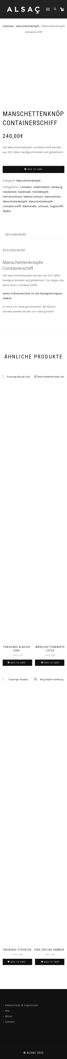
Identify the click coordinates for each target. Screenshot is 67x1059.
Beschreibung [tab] (16, 234)
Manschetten (52, 196)
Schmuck (43, 206)
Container (26, 187)
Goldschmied (41, 187)
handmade (24, 191)
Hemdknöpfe (40, 191)
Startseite (8, 26)
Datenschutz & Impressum (21, 1005)
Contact (9, 1021)
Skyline (7, 211)
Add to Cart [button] (18, 663)
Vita (7, 1010)
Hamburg (56, 187)
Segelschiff (56, 206)
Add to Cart (35, 169)
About (8, 1016)
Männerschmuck (33, 196)
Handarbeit (10, 191)
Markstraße (29, 206)
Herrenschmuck (12, 196)
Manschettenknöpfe (27, 26)
